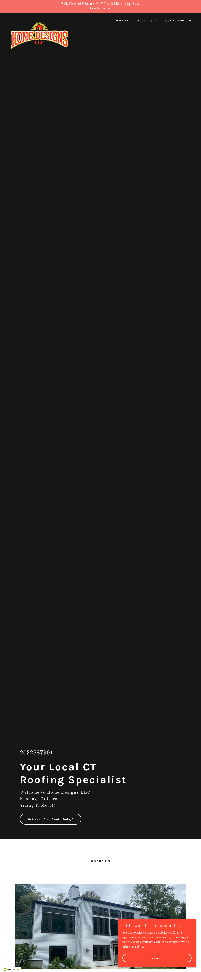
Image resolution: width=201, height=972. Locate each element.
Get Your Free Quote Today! (50, 819)
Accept (157, 957)
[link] (38, 19)
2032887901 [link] (36, 753)
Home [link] (123, 20)
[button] (145, 20)
